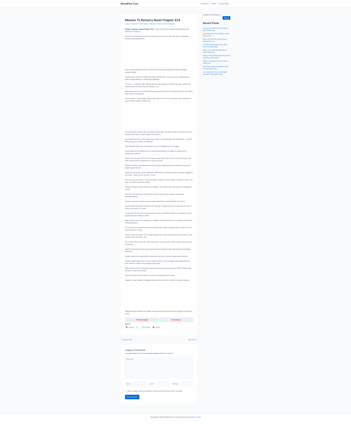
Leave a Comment (131, 24)
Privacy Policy (224, 4)
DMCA (214, 4)
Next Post (193, 339)
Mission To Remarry (132, 29)
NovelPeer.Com (129, 3)
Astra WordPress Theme (192, 417)
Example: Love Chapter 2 (211, 15)
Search (226, 18)
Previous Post (126, 339)
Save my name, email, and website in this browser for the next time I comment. (155, 391)
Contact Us (205, 4)
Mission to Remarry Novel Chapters (162, 24)
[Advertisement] (159, 55)
